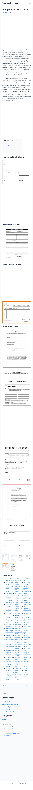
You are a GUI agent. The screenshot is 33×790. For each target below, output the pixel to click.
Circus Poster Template (8, 702)
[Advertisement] (16, 30)
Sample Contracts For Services (10, 704)
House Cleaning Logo (7, 707)
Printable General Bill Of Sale (27, 657)
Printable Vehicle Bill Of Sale (9, 670)
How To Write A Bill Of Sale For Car (9, 641)
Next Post (29, 685)
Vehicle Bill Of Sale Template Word (27, 619)
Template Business (10, 3)
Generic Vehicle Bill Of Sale (18, 674)
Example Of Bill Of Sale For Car (18, 617)
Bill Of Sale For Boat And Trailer (18, 595)
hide (11, 140)
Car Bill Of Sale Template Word (27, 587)
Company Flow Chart (7, 709)
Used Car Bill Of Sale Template (18, 582)
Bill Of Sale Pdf (18, 661)
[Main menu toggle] (29, 3)
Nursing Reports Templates (9, 712)
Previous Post (6, 685)
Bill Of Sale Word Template (8, 615)
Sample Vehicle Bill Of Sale (9, 620)
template (4, 719)
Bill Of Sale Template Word (8, 606)
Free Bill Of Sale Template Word (18, 664)
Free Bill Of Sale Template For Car (9, 646)
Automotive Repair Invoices (26, 666)
